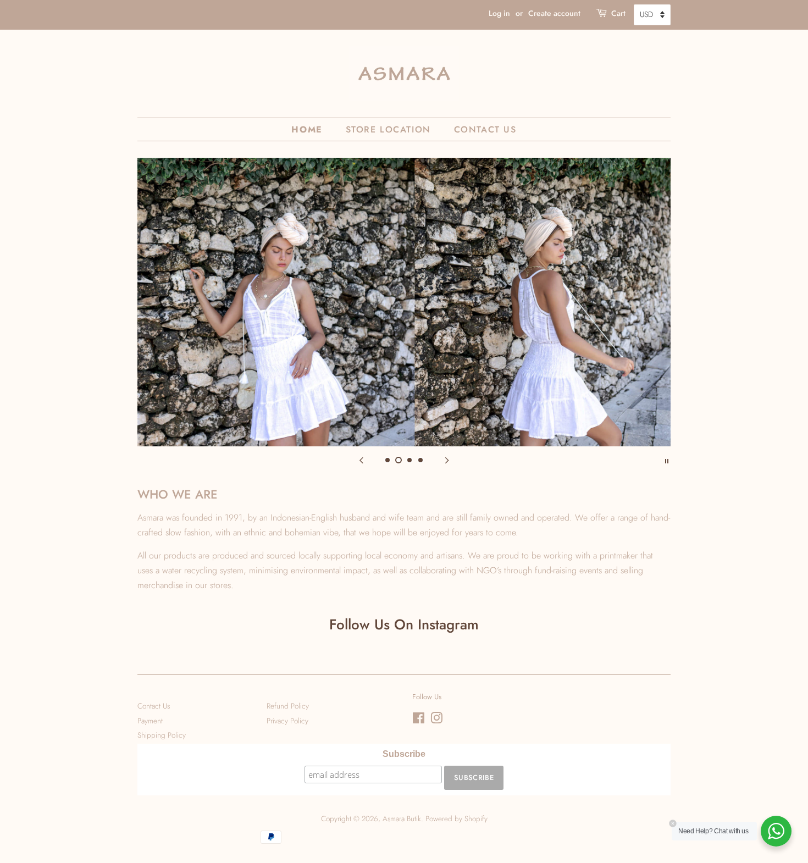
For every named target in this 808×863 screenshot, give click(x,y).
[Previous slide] (361, 460)
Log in (499, 13)
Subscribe (404, 754)
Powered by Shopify (456, 818)
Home (306, 129)
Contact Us (485, 129)
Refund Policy (288, 705)
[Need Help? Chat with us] (776, 831)
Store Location (388, 129)
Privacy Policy (287, 720)
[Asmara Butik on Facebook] (418, 720)
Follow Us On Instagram (404, 624)
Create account (554, 13)
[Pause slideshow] (667, 460)
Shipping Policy (161, 734)
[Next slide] (447, 460)
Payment (150, 720)
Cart (618, 13)
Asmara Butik (402, 818)
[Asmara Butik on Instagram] (436, 720)
